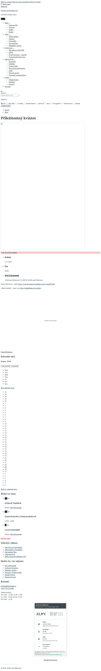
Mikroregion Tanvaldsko (14, 550)
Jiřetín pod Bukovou (9, 10)
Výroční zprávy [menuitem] (14, 73)
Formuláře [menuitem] (12, 41)
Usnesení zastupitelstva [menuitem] (17, 75)
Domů (7, 110)
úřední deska (31, 103)
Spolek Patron (10, 575)
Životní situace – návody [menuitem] (18, 55)
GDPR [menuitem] (11, 52)
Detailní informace (50, 660)
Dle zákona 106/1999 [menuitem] (16, 50)
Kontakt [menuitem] (8, 86)
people (77, 103)
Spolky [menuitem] (11, 30)
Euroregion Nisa (11, 552)
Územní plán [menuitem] (13, 66)
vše (4, 103)
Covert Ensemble (12, 530)
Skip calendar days (7, 388)
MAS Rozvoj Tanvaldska (13, 547)
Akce (6, 112)
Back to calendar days (9, 489)
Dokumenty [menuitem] (9, 59)
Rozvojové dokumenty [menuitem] (17, 68)
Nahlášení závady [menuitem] (15, 45)
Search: (3, 93)
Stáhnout (9, 352)
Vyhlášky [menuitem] (12, 64)
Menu (3, 19)
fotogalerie (57, 103)
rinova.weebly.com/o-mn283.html (42, 284)
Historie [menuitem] (12, 27)
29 (6, 467)
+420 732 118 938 (7, 588)
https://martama (24, 284)
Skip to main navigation (21, 2)
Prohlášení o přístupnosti (10, 664)
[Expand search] (1, 91)
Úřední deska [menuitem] (13, 36)
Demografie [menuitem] (13, 25)
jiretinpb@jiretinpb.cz (8, 586)
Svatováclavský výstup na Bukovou (20, 516)
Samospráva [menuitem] (13, 43)
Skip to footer (35, 2)
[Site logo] (7, 6)
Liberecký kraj (10, 554)
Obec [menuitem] (6, 23)
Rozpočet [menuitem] (12, 61)
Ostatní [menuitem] (11, 84)
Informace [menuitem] (8, 48)
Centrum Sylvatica (11, 568)
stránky (20, 103)
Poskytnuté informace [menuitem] (17, 57)
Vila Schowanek (12, 275)
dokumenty (68, 103)
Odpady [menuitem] (11, 39)
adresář (41, 103)
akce (48, 103)
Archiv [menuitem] (7, 77)
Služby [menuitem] (11, 32)
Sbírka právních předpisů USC (15, 556)
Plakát (3, 352)
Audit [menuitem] (11, 71)
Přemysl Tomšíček (13, 503)
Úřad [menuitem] (6, 34)
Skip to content (6, 2)
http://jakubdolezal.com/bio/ (30, 288)
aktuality (11, 103)
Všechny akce (6, 538)
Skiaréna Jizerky (11, 570)
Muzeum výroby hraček (13, 572)
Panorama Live (10, 577)
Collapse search (6, 106)
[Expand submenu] (9, 23)
